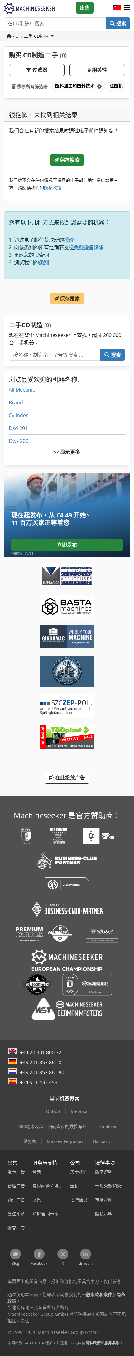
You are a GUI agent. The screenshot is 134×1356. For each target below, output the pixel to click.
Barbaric (102, 1141)
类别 (44, 262)
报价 (69, 239)
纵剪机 (29, 1141)
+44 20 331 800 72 (40, 1052)
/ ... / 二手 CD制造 (31, 36)
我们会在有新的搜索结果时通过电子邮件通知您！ (64, 130)
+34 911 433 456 (38, 1082)
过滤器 (39, 70)
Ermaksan (107, 1126)
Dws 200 (18, 441)
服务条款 (111, 1343)
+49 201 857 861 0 (40, 1062)
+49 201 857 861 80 (42, 1072)
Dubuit (53, 1111)
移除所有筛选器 (32, 86)
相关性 (99, 70)
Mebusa (79, 1111)
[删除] (99, 86)
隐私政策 (52, 188)
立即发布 (67, 545)
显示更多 (69, 451)
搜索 (120, 23)
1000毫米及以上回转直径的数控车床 (51, 1126)
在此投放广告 (69, 777)
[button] (127, 8)
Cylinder (18, 415)
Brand (16, 402)
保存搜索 (69, 159)
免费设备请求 (89, 247)
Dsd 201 (18, 428)
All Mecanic (22, 389)
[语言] (117, 8)
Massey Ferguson (65, 1141)
